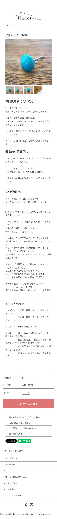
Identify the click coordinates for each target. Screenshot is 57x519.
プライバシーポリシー (13, 495)
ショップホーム (10, 458)
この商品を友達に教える (19, 423)
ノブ (24, 25)
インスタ (7, 471)
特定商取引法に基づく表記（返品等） (25, 417)
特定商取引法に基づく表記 (15, 477)
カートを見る (9, 489)
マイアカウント (10, 483)
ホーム (8, 25)
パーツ (17, 25)
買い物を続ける (15, 434)
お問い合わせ (9, 464)
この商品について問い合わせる (22, 428)
